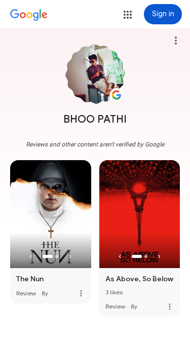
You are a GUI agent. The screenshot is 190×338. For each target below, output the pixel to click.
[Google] (29, 15)
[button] (128, 15)
